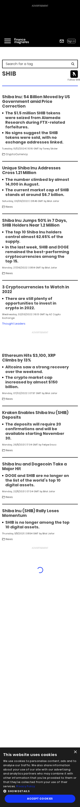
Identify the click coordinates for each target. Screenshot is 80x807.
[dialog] (40, 777)
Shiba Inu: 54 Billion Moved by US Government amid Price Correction (36, 102)
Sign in (71, 41)
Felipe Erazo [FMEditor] (49, 444)
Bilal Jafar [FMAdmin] (53, 201)
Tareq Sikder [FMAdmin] (50, 148)
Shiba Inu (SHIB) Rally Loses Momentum (30, 513)
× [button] (75, 752)
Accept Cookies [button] (40, 798)
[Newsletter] (61, 41)
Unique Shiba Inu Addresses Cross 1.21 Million (31, 170)
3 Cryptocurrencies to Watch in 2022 (35, 289)
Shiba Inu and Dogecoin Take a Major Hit (34, 466)
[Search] (72, 63)
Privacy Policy (25, 786)
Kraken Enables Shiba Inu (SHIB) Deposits (35, 415)
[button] (40, 791)
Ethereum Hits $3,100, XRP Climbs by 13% (29, 358)
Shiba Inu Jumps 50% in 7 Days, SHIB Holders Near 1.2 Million (34, 223)
